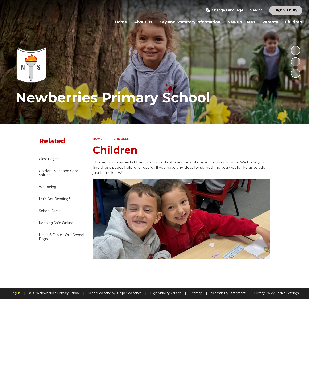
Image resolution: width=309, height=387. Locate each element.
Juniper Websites (128, 293)
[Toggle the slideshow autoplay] (295, 50)
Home (97, 139)
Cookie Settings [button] (287, 293)
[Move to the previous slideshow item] (295, 61)
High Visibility (285, 10)
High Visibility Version (165, 293)
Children (121, 139)
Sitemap (196, 293)
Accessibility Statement (228, 293)
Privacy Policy (264, 293)
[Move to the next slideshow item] (295, 73)
